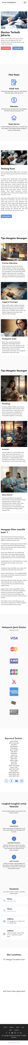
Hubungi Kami (18, 48)
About (17, 1027)
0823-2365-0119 (11, 901)
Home (5, 1027)
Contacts (16, 1030)
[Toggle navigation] (25, 2)
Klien (10, 1030)
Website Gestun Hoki (14, 1042)
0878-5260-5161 (11, 911)
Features (11, 1027)
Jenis (23, 1027)
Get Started (5, 48)
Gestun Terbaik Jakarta (9, 2)
